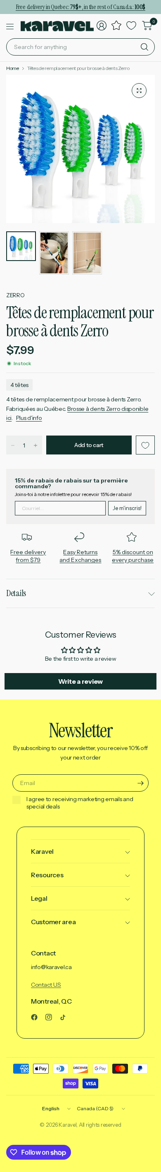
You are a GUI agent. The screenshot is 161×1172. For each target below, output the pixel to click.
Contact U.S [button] (46, 984)
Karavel (42, 851)
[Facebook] (37, 1017)
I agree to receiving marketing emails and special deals (79, 803)
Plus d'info (29, 418)
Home (12, 68)
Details (16, 593)
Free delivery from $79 (28, 556)
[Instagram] (52, 1017)
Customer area (53, 922)
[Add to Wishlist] (145, 445)
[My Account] (101, 25)
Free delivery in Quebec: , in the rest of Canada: (80, 6)
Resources (47, 875)
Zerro (15, 295)
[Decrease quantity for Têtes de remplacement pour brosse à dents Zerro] (13, 445)
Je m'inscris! (127, 508)
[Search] (144, 47)
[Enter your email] (140, 783)
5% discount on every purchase (133, 556)
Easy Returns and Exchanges (80, 556)
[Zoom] (139, 90)
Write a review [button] (80, 681)
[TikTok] (66, 1017)
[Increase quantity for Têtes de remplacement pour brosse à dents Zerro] (35, 445)
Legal (39, 898)
